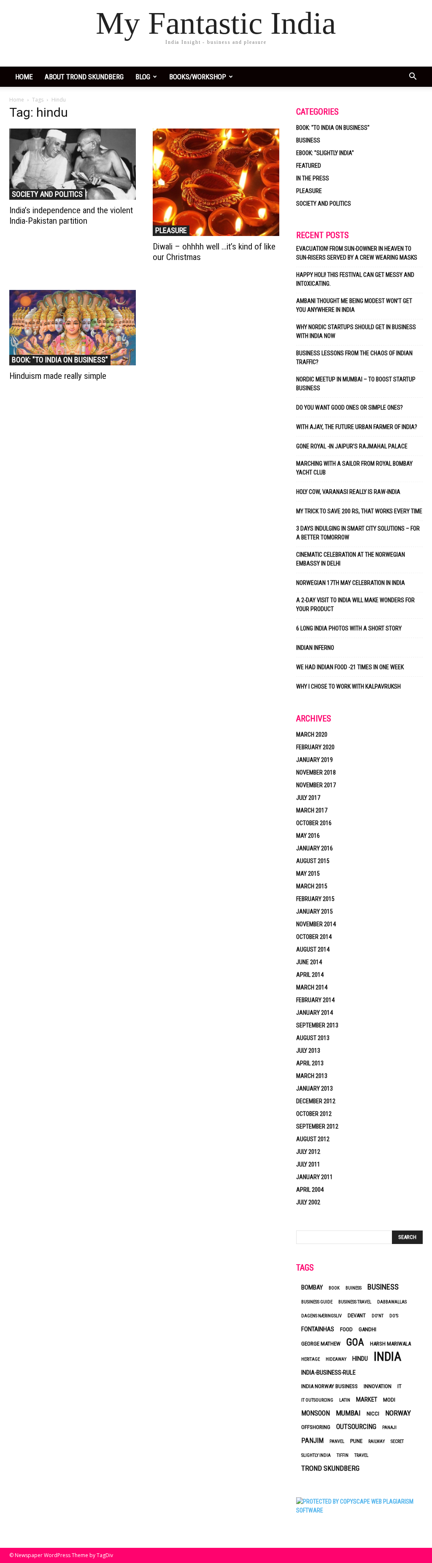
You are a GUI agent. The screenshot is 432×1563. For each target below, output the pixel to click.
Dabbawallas (392, 1302)
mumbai (348, 1413)
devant (357, 1315)
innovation (378, 1386)
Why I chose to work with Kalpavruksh (348, 686)
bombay (312, 1287)
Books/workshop (197, 76)
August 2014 (312, 949)
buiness (354, 1288)
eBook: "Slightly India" (325, 153)
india (387, 1356)
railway (376, 1441)
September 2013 (317, 1025)
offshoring (315, 1427)
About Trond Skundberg (84, 76)
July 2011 (308, 1164)
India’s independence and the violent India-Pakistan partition (71, 215)
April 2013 (310, 1063)
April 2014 (310, 974)
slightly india (316, 1455)
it (399, 1386)
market (366, 1399)
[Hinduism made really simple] (72, 327)
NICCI (373, 1413)
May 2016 (308, 835)
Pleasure (171, 230)
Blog (142, 76)
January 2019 (314, 759)
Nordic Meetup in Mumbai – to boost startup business (356, 383)
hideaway (336, 1359)
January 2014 (314, 1012)
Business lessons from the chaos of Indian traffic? (354, 357)
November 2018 (316, 772)
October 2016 (314, 823)
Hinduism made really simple (57, 376)
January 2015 (314, 911)
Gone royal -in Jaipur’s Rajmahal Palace (352, 446)
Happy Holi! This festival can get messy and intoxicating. (355, 279)
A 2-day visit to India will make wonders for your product (355, 604)
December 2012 (315, 1101)
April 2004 (310, 1189)
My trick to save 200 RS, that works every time (359, 511)
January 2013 (314, 1088)
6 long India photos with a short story (349, 628)
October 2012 (314, 1113)
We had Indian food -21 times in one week (350, 667)
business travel (354, 1302)
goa (355, 1342)
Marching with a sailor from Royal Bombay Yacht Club (354, 468)
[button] (412, 77)
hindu (360, 1358)
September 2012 (317, 1126)
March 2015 (311, 886)
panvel (336, 1441)
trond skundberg (330, 1468)
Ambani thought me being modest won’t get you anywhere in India (354, 305)
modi (389, 1400)
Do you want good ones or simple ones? (350, 407)
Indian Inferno (315, 647)
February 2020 (315, 747)
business (383, 1286)
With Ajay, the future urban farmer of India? (356, 427)
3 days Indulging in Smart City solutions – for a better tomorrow (358, 533)
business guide (316, 1302)
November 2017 (316, 785)
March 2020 (311, 734)
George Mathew (320, 1343)
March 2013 (311, 1075)
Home (16, 99)
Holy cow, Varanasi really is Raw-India (348, 491)
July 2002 (308, 1202)
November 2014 (316, 924)
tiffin (342, 1455)
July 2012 (308, 1151)
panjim (312, 1441)
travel (361, 1455)
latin (344, 1400)
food (346, 1329)
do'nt (377, 1316)
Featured (308, 165)
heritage (310, 1359)
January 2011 (314, 1177)
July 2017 (308, 797)
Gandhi (367, 1329)
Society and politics (47, 194)
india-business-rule (328, 1372)
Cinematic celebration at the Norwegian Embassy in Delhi (350, 559)
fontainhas (317, 1329)
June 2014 (309, 962)
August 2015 (312, 861)
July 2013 (308, 1050)
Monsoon (315, 1413)
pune (356, 1441)
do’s (393, 1316)
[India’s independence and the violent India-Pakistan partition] (72, 164)
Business (308, 140)
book (334, 1288)
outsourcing (356, 1427)
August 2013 (312, 1038)
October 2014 (314, 936)
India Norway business (329, 1386)
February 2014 (315, 1000)
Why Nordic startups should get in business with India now (356, 331)
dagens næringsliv (321, 1316)
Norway (398, 1413)
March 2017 (311, 810)
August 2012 (312, 1139)
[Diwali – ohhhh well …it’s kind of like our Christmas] (216, 182)
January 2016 (314, 848)
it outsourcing (317, 1400)
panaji (389, 1427)
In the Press (312, 178)
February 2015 (315, 898)
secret (397, 1441)
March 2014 (311, 987)
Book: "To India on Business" (60, 359)
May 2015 (308, 873)
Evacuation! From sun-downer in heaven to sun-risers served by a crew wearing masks (356, 253)
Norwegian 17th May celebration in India (350, 582)
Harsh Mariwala (390, 1343)
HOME (24, 76)
